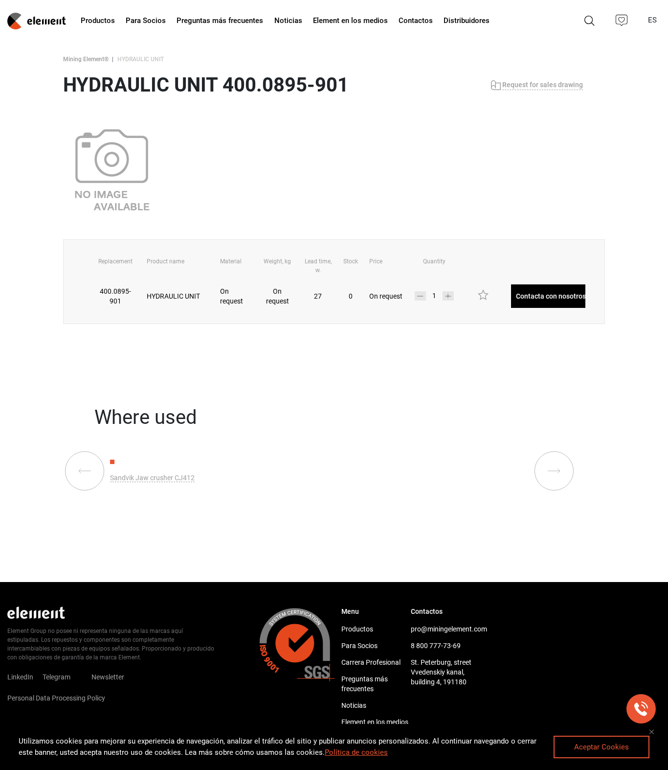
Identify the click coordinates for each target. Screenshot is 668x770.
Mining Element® (86, 59)
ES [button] (653, 20)
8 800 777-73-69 (436, 646)
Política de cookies (356, 752)
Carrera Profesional (371, 662)
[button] (622, 20)
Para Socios (359, 646)
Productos (357, 629)
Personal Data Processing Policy (56, 698)
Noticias (353, 705)
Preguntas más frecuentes (364, 684)
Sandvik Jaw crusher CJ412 (152, 478)
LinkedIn (20, 677)
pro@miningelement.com (445, 629)
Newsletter (113, 677)
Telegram (56, 677)
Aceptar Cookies (601, 747)
